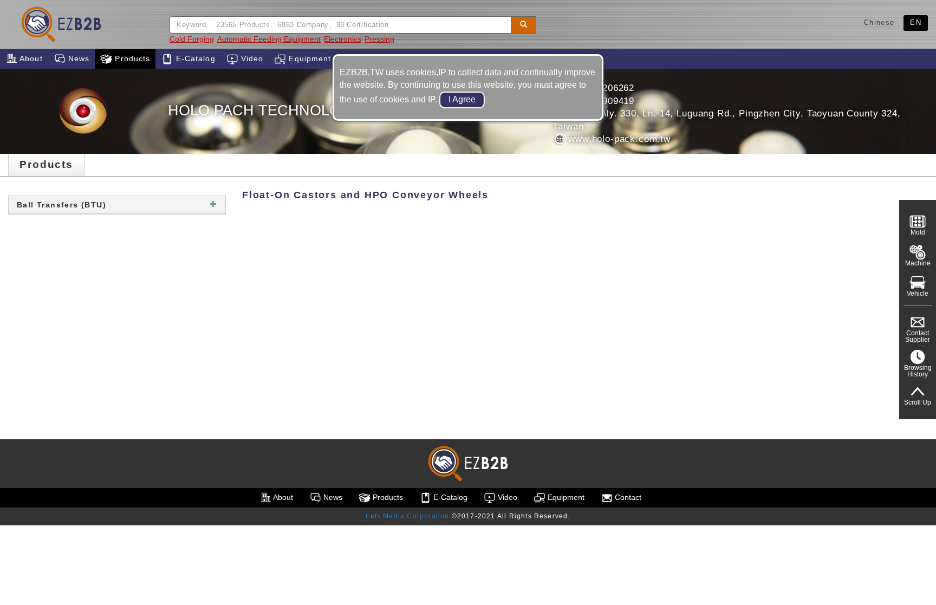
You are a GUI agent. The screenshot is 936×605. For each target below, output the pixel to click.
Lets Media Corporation (407, 516)
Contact (627, 497)
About (30, 58)
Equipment (308, 58)
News (78, 58)
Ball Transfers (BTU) (61, 204)
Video (251, 58)
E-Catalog (194, 58)
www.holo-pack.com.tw (618, 139)
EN (915, 22)
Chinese (879, 22)
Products (131, 58)
